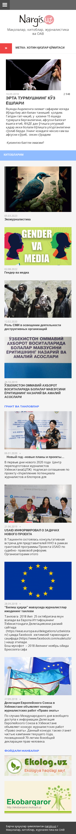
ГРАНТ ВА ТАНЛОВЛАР (21, 406)
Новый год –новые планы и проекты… (34, 457)
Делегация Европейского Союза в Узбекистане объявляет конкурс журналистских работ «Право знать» (31, 706)
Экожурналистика (17, 219)
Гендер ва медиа (16, 272)
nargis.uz (50, 826)
